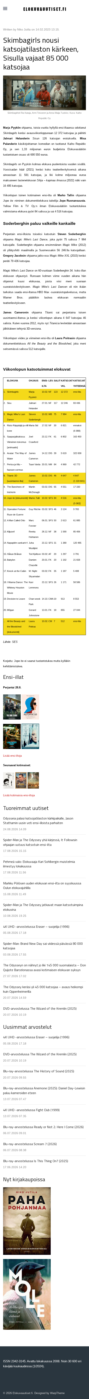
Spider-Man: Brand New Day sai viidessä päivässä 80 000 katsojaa (43, 946)
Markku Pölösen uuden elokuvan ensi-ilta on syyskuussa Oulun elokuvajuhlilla (42, 885)
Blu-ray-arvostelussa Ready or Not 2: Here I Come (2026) (43, 1126)
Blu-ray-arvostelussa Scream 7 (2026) (30, 1143)
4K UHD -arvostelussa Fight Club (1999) (31, 1109)
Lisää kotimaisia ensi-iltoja (19, 795)
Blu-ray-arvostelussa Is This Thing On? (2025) (35, 1160)
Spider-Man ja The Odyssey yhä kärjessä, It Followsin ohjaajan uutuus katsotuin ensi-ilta (40, 842)
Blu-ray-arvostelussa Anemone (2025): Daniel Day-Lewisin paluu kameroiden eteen (44, 1090)
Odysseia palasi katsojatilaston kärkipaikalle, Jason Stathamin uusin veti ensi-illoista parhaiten (38, 820)
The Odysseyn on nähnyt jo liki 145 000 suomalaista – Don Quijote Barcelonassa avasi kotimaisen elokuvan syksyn (44, 967)
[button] (5, 8)
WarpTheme (57, 1393)
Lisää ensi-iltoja (12, 755)
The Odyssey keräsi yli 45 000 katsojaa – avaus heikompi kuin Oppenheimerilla (43, 989)
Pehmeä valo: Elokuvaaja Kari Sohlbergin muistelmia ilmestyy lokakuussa (39, 864)
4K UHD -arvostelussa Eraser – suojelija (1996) (36, 926)
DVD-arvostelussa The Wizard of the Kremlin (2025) (40, 1008)
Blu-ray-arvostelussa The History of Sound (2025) (38, 1071)
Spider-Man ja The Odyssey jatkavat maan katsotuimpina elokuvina (43, 907)
